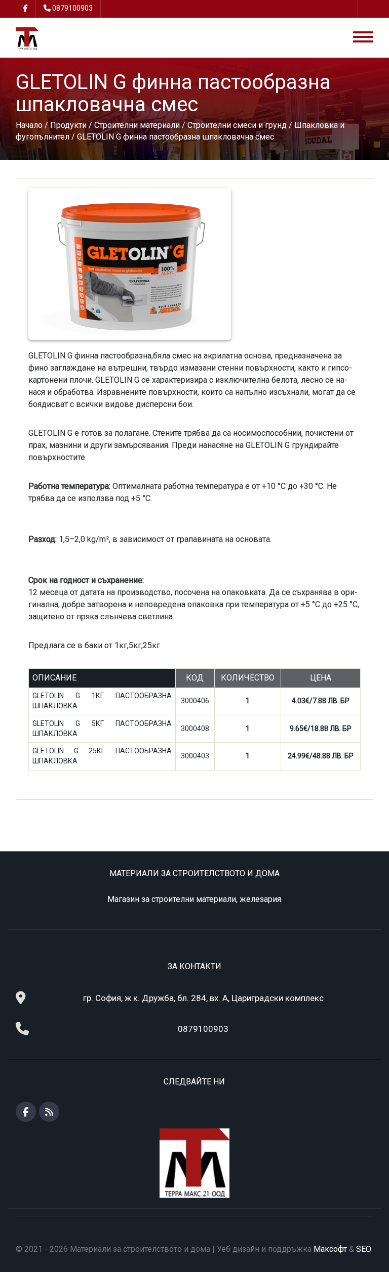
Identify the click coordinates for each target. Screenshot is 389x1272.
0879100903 (72, 8)
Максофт (330, 1249)
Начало (29, 125)
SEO (363, 1249)
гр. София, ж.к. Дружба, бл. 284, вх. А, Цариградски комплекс (203, 998)
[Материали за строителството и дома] (27, 38)
